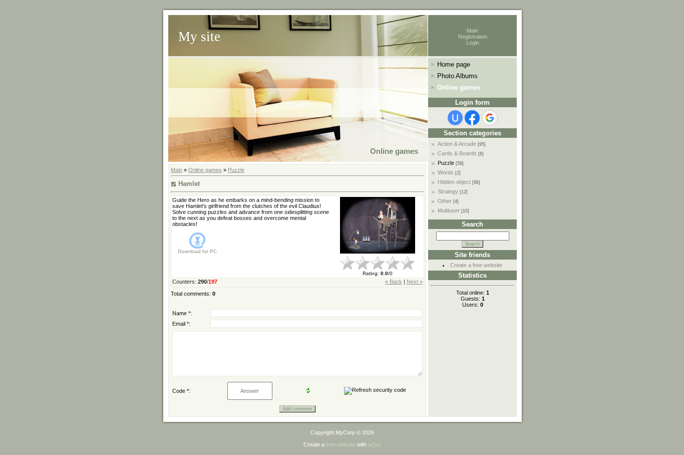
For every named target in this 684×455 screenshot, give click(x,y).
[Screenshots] (377, 225)
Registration (472, 37)
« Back (393, 282)
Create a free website (476, 265)
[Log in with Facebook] (472, 117)
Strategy (448, 191)
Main (472, 31)
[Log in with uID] (455, 117)
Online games (205, 170)
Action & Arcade (457, 144)
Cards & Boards (457, 153)
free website (341, 444)
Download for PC (197, 251)
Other (445, 201)
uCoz (374, 444)
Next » (415, 282)
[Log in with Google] (490, 118)
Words (446, 172)
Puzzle (236, 170)
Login (472, 43)
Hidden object (454, 182)
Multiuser (449, 210)
